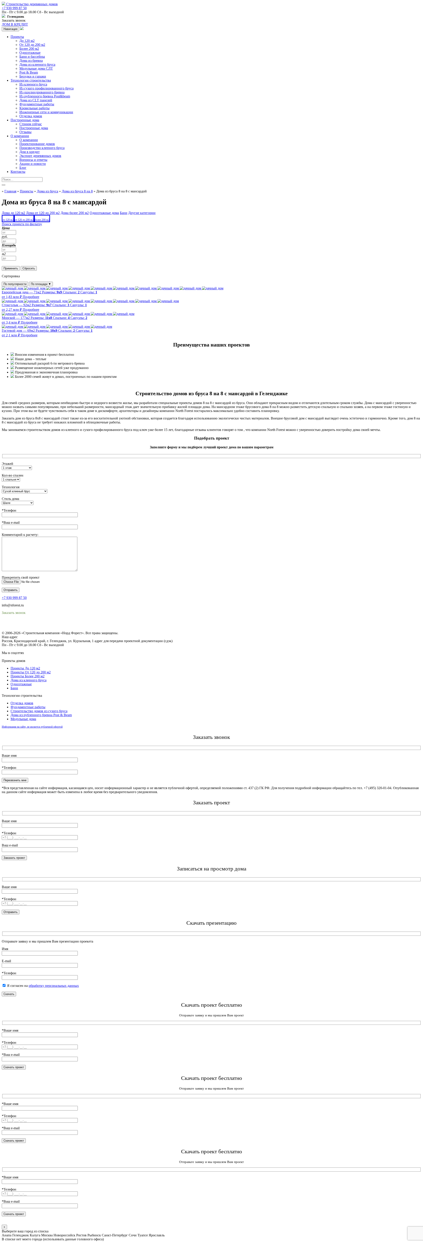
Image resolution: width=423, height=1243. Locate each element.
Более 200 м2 (29, 48)
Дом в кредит (29, 152)
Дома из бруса (47, 191)
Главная (10, 191)
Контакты (18, 171)
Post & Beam (28, 72)
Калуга (35, 1235)
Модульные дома (23, 719)
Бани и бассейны (32, 56)
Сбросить (28, 268)
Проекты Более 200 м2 (28, 676)
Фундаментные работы (36, 104)
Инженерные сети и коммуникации (46, 112)
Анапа (6, 1235)
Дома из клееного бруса (37, 64)
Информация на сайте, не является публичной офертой (32, 726)
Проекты (17, 37)
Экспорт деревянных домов (40, 156)
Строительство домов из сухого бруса (39, 711)
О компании (20, 136)
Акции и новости (32, 164)
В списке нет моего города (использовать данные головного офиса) (53, 1239)
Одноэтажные (30, 52)
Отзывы (25, 132)
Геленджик (20, 1235)
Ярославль (157, 1235)
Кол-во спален (12, 475)
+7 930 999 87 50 (14, 8)
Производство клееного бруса (42, 148)
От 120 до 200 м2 (32, 45)
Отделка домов (30, 116)
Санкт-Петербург (115, 1235)
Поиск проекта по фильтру (22, 224)
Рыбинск (94, 1235)
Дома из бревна (31, 60)
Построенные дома (25, 120)
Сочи (133, 1235)
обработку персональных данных (54, 986)
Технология (10, 487)
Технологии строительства (31, 80)
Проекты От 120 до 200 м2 (31, 672)
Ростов (81, 1235)
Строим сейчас (30, 124)
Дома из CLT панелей (35, 100)
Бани (14, 688)
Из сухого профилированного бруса (46, 88)
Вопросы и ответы (33, 160)
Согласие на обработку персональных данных (36, 629)
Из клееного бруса (33, 84)
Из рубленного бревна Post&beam (44, 96)
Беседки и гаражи (32, 76)
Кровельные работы (34, 108)
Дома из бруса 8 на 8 (77, 191)
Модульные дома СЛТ (36, 68)
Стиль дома (10, 499)
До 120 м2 (27, 41)
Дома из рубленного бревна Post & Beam (41, 715)
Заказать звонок (14, 20)
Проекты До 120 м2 (25, 668)
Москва (47, 1235)
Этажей (7, 464)
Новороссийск (64, 1235)
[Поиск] (3, 185)
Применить (11, 268)
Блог (22, 168)
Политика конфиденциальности (26, 625)
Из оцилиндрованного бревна (42, 92)
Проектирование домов (37, 144)
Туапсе (142, 1235)
